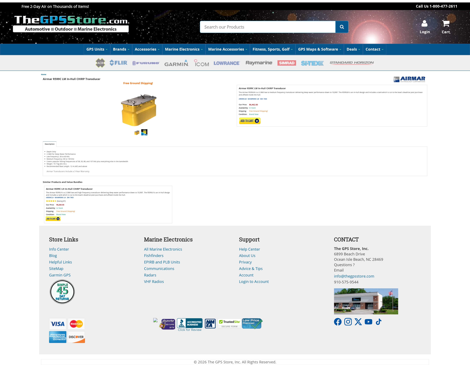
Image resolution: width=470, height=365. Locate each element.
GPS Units (95, 49)
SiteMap (56, 268)
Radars (150, 275)
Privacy (245, 262)
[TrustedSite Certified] (229, 323)
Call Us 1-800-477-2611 (436, 6)
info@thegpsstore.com (354, 276)
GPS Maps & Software (318, 49)
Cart (446, 32)
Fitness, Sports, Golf (271, 49)
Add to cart (250, 121)
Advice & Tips (251, 268)
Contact (373, 49)
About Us (247, 255)
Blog (53, 255)
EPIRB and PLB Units (162, 262)
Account (246, 275)
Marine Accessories (226, 49)
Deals (352, 49)
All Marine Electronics (163, 249)
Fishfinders (154, 255)
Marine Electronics (182, 49)
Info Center (59, 249)
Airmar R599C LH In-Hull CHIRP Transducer (69, 188)
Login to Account (254, 281)
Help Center (249, 249)
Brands (119, 49)
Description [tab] (49, 144)
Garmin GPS (60, 275)
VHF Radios (154, 281)
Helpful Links (60, 262)
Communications (159, 268)
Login (425, 31)
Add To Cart (53, 219)
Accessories (145, 49)
